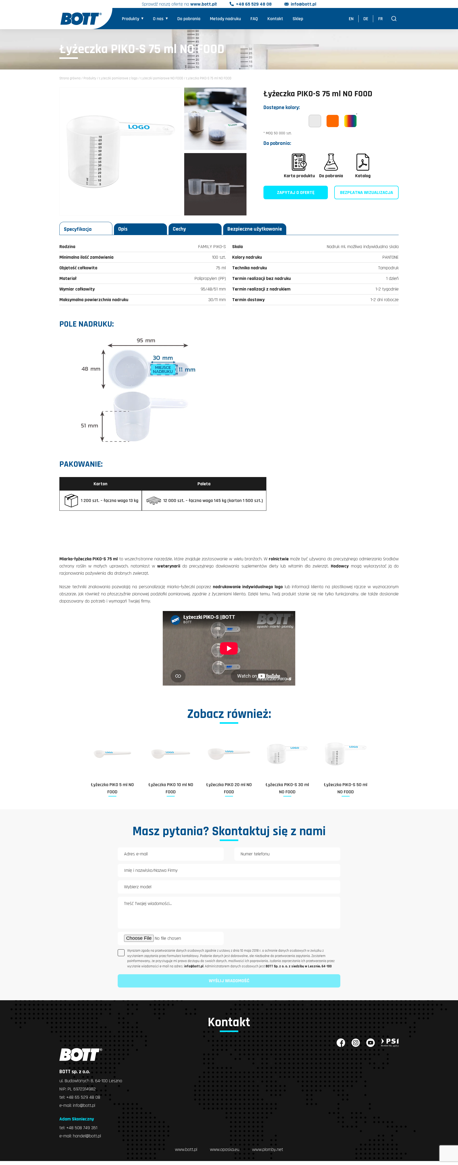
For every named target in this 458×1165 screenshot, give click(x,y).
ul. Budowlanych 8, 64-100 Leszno (90, 1081)
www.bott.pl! (203, 4)
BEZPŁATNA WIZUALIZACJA (366, 192)
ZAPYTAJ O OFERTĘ (296, 192)
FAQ (254, 19)
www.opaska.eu (224, 1149)
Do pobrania (188, 19)
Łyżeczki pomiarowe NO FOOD (161, 78)
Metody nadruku (225, 19)
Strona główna (70, 78)
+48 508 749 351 (81, 1128)
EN (351, 19)
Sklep (298, 19)
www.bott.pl (186, 1149)
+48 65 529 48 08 (254, 4)
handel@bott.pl (87, 1136)
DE (365, 19)
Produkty (130, 19)
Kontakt (275, 19)
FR (380, 19)
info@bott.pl (303, 4)
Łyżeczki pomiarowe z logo (118, 78)
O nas (158, 19)
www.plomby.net (267, 1149)
